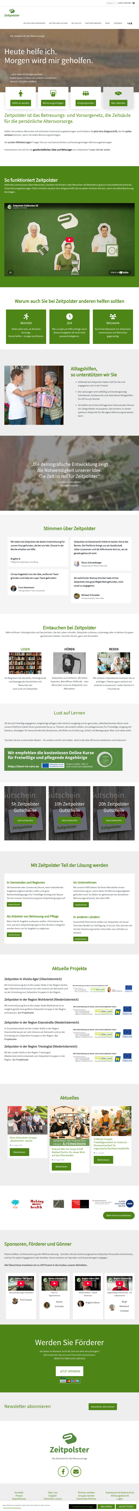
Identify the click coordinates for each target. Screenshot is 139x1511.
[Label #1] (63, 1471)
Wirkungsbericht (120, 1495)
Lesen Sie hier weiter (99, 149)
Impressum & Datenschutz (120, 1492)
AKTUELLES (76, 23)
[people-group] (86, 93)
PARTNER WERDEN (93, 23)
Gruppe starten (86, 1495)
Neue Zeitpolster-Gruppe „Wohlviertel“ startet (23, 1139)
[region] (69, 1506)
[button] (20, 103)
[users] (113, 316)
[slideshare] (53, 93)
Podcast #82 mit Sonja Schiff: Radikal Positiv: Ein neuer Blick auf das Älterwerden (68, 1152)
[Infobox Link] (25, 670)
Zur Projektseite (26, 1012)
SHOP (107, 23)
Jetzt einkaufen (25, 820)
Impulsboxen (19, 1498)
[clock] (69, 316)
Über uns (53, 1492)
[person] (20, 93)
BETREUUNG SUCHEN (58, 23)
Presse (19, 1495)
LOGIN (120, 3)
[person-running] (26, 316)
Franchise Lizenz (53, 1498)
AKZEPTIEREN (126, 1506)
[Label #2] (76, 1471)
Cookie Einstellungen (82, 1506)
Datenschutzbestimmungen (12, 1508)
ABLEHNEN (106, 1506)
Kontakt (19, 1492)
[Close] (136, 1502)
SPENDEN (118, 23)
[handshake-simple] (118, 93)
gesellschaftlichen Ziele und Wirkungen (52, 149)
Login (120, 1498)
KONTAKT (127, 3)
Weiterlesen (19, 1152)
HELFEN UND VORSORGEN (34, 23)
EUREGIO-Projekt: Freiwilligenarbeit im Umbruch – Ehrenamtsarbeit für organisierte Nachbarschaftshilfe (111, 1143)
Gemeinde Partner (86, 1498)
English (53, 1495)
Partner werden (86, 1492)
